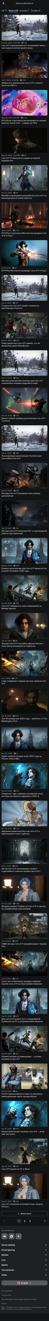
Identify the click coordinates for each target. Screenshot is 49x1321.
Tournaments (8, 1270)
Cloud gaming (8, 1250)
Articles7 (24, 10)
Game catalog (8, 1245)
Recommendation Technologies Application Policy (19, 1299)
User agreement (7, 1291)
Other (4, 1275)
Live (4, 1260)
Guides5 (35, 10)
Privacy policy (6, 1295)
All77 (4, 10)
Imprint (4, 1303)
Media (5, 1265)
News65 (13, 10)
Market (5, 1255)
